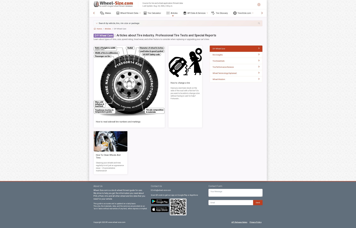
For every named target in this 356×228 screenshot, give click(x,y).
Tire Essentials (218, 61)
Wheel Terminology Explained (225, 73)
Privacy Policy (255, 222)
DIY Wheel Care (219, 49)
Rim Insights (218, 55)
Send (258, 203)
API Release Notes (239, 222)
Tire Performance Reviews (223, 67)
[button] (178, 23)
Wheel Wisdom (219, 79)
